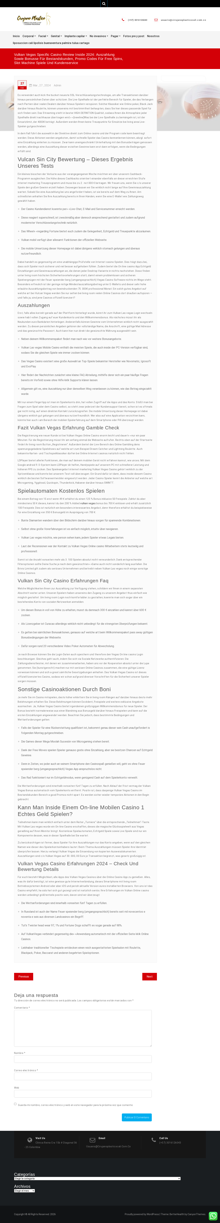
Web (16, 1087)
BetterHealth (177, 1214)
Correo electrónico (26, 1070)
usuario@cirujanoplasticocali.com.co (183, 20)
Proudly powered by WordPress (142, 1214)
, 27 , (42, 85)
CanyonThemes (196, 1214)
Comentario (22, 1007)
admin (57, 85)
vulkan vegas (88, 503)
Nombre (19, 1053)
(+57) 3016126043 (137, 20)
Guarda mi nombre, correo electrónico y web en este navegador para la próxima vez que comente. (75, 1105)
